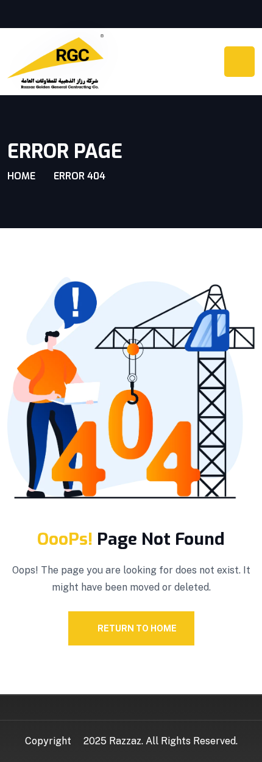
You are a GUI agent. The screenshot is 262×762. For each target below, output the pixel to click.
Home (21, 176)
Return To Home (137, 628)
